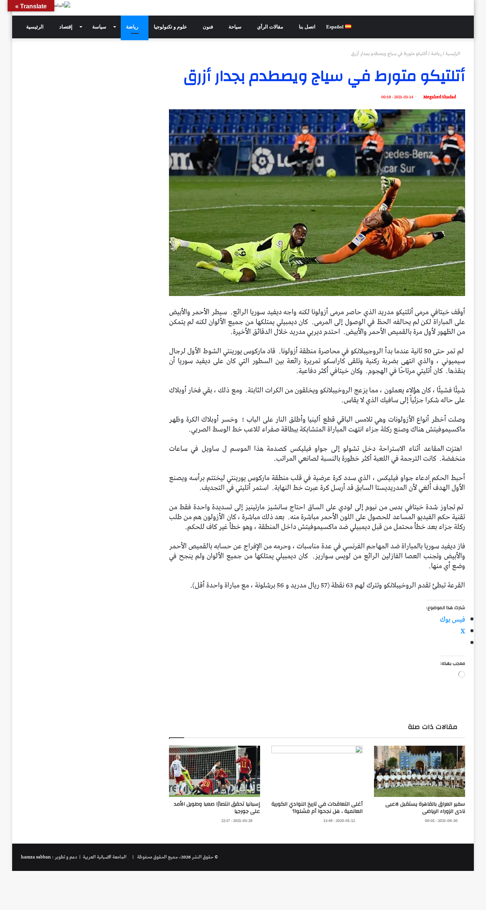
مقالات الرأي (270, 27)
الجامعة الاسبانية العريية (104, 857)
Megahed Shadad (439, 97)
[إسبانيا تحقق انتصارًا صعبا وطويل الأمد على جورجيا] (214, 771)
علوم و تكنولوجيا (171, 27)
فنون (208, 27)
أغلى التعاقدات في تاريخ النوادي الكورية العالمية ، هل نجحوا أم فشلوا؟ (317, 807)
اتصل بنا (307, 27)
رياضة (132, 27)
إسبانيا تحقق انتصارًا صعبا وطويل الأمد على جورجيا (217, 807)
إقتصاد (66, 27)
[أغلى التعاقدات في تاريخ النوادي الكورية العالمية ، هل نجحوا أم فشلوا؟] (317, 771)
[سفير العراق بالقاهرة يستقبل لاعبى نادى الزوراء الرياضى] (419, 771)
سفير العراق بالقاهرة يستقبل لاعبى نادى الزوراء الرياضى (425, 807)
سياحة (236, 27)
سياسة (99, 27)
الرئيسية (35, 27)
